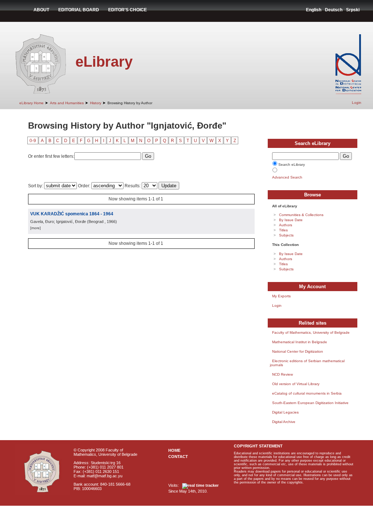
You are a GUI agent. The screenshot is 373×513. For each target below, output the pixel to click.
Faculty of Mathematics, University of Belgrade (311, 332)
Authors (285, 225)
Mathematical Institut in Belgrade (299, 342)
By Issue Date (291, 220)
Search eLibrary (291, 164)
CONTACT (178, 456)
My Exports (281, 296)
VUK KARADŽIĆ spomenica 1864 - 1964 (71, 213)
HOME (174, 450)
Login (356, 103)
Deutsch (333, 9)
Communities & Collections (301, 215)
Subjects (286, 235)
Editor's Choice (127, 9)
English (313, 9)
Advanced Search (287, 177)
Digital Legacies (285, 412)
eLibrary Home (31, 103)
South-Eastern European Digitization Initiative (310, 403)
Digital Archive (283, 422)
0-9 (33, 140)
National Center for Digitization (297, 351)
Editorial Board (78, 9)
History (95, 103)
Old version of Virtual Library (295, 384)
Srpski (353, 9)
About (41, 9)
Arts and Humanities (67, 103)
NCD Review (282, 374)
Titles (283, 230)
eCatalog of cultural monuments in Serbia (307, 393)
